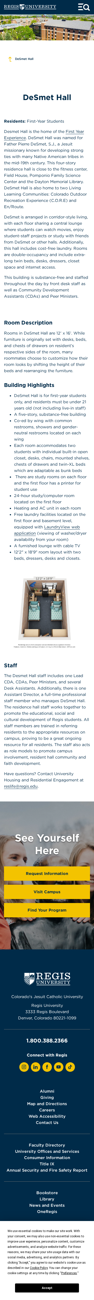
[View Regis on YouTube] (58, 1067)
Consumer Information (47, 1157)
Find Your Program (47, 910)
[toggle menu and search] (84, 7)
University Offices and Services (47, 1151)
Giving (47, 1097)
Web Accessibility (47, 1116)
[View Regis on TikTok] (70, 1067)
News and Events (47, 1205)
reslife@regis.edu (21, 786)
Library (47, 1198)
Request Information (47, 873)
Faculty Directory (47, 1145)
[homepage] (30, 7)
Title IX (47, 1163)
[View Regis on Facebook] (47, 1067)
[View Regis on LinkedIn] (35, 1067)
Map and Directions (47, 1103)
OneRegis (47, 1211)
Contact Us (47, 1122)
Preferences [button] (69, 1273)
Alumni (47, 1091)
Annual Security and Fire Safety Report (47, 1170)
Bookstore (47, 1192)
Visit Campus (47, 891)
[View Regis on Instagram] (24, 1067)
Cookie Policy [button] (39, 1268)
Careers (47, 1109)
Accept (47, 1288)
